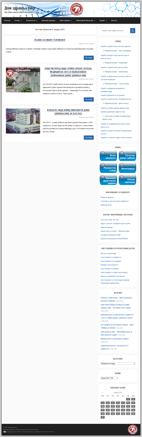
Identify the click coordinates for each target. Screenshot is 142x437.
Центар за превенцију (108, 253)
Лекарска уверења (107, 197)
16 (133, 406)
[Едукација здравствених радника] (108, 176)
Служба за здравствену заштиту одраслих (116, 46)
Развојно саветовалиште (109, 265)
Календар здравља (48, 20)
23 (133, 410)
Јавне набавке (65, 20)
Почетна (7, 20)
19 (113, 410)
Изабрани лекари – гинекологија (116, 72)
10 (102, 406)
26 (113, 414)
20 (118, 410)
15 (128, 406)
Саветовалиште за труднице (111, 261)
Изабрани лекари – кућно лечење (117, 103)
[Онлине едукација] (127, 176)
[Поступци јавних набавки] (127, 152)
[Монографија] (127, 164)
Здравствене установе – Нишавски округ (115, 231)
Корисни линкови (106, 227)
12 (113, 406)
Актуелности (30, 20)
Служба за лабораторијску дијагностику (115, 108)
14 (123, 406)
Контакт (114, 20)
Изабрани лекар (106, 205)
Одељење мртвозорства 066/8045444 (114, 239)
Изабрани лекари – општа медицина (118, 51)
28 (123, 414)
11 (107, 406)
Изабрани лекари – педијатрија (116, 63)
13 (118, 406)
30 (133, 414)
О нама (17, 20)
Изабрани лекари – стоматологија (117, 84)
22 (128, 410)
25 (108, 414)
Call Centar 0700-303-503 (110, 220)
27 (118, 414)
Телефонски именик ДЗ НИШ (110, 235)
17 (102, 410)
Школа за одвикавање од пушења (113, 276)
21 (123, 410)
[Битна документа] (108, 152)
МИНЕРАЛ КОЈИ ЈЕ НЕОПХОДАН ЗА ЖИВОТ (115, 339)
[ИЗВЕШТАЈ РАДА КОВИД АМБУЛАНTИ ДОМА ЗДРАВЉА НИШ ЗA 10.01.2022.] (24, 110)
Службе (102, 20)
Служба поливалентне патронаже (113, 95)
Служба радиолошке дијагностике (113, 112)
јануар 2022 (118, 393)
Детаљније (88, 58)
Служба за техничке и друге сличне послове (116, 138)
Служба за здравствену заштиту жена (114, 67)
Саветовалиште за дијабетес (111, 257)
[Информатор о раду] (108, 164)
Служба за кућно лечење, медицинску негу (116, 99)
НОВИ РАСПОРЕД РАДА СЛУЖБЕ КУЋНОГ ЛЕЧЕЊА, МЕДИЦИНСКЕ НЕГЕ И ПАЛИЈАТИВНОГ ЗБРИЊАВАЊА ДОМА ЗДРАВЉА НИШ (68, 72)
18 (107, 410)
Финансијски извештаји (84, 20)
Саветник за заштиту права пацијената (114, 201)
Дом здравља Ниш (20, 8)
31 (102, 417)
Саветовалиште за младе (110, 269)
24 (102, 414)
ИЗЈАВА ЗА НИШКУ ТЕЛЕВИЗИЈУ (49, 40)
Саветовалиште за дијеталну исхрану (114, 272)
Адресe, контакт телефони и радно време (115, 224)
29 (128, 414)
